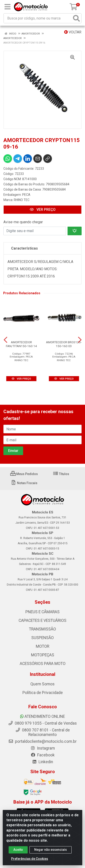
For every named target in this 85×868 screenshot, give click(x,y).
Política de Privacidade (42, 692)
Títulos (63, 474)
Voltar (74, 32)
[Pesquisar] (76, 18)
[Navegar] (5, 340)
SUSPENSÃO (42, 637)
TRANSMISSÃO (42, 629)
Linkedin (45, 762)
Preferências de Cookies (29, 859)
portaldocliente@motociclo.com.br (45, 741)
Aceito (18, 849)
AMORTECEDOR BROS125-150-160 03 (64, 344)
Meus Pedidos (27, 474)
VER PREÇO (46, 209)
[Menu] (7, 7)
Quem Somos (42, 684)
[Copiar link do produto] (47, 158)
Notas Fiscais (26, 483)
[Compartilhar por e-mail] (37, 158)
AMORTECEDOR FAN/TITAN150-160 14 (21, 344)
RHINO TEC (21, 200)
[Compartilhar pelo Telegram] (17, 158)
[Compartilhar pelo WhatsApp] (7, 158)
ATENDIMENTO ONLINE (44, 716)
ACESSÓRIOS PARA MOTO (43, 663)
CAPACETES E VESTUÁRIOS (42, 620)
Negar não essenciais (50, 849)
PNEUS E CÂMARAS (42, 612)
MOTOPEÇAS (42, 655)
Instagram (45, 748)
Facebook (45, 755)
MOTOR (42, 646)
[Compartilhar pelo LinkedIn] (27, 158)
